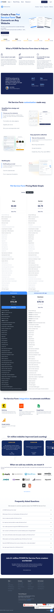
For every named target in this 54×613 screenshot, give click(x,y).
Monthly (23, 192)
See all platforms (27, 491)
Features (41, 6)
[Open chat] (51, 610)
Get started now (27, 570)
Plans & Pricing (16, 2)
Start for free (44, 1)
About (22, 2)
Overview (37, 6)
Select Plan (13, 211)
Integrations (46, 6)
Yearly (30, 192)
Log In (51, 1)
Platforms (51, 6)
